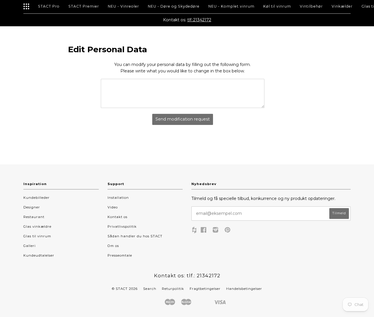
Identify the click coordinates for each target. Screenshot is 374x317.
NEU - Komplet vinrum (231, 6)
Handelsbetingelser (244, 289)
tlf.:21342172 (199, 19)
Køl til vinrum (277, 6)
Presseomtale (120, 255)
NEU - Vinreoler (123, 6)
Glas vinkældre (37, 226)
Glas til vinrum (37, 236)
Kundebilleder (36, 198)
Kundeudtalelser (38, 255)
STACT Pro (49, 6)
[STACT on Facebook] (203, 231)
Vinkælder (342, 6)
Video (113, 207)
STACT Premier (83, 6)
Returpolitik (173, 289)
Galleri (29, 246)
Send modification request (182, 119)
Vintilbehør (311, 6)
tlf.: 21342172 (203, 275)
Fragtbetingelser (205, 289)
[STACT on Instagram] (215, 231)
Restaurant (33, 217)
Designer (31, 207)
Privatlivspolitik (122, 226)
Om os (113, 246)
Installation (118, 198)
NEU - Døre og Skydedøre (174, 6)
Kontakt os (117, 217)
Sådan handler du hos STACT (135, 236)
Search (149, 289)
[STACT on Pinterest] (227, 231)
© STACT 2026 (125, 289)
